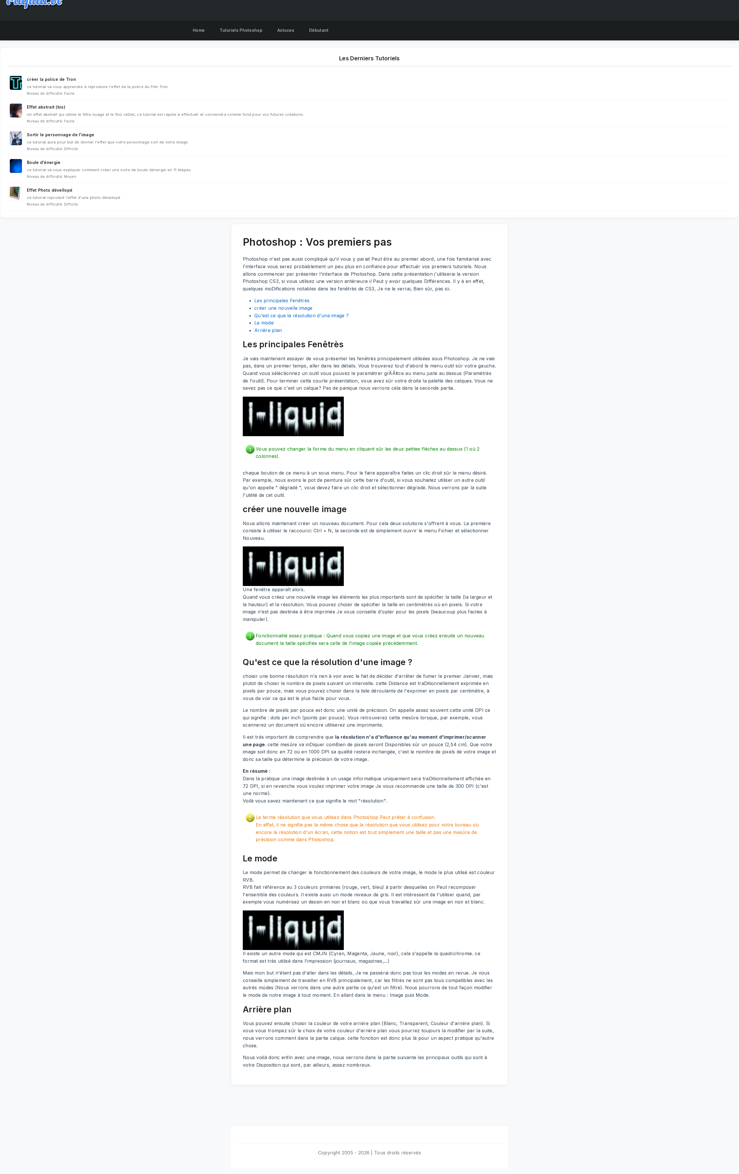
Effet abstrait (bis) (46, 106)
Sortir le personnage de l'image (60, 134)
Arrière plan (268, 330)
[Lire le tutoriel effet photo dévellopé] (16, 193)
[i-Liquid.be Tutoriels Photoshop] (177, 30)
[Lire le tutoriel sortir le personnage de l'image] (16, 138)
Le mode (264, 323)
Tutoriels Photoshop (241, 30)
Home (199, 30)
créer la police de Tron (51, 79)
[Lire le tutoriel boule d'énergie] (16, 166)
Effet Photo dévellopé (49, 190)
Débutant (319, 30)
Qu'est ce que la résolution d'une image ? (301, 315)
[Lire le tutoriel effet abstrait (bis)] (16, 110)
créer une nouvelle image (283, 308)
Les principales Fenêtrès (281, 300)
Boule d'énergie (44, 162)
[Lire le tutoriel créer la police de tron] (16, 83)
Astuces (285, 30)
